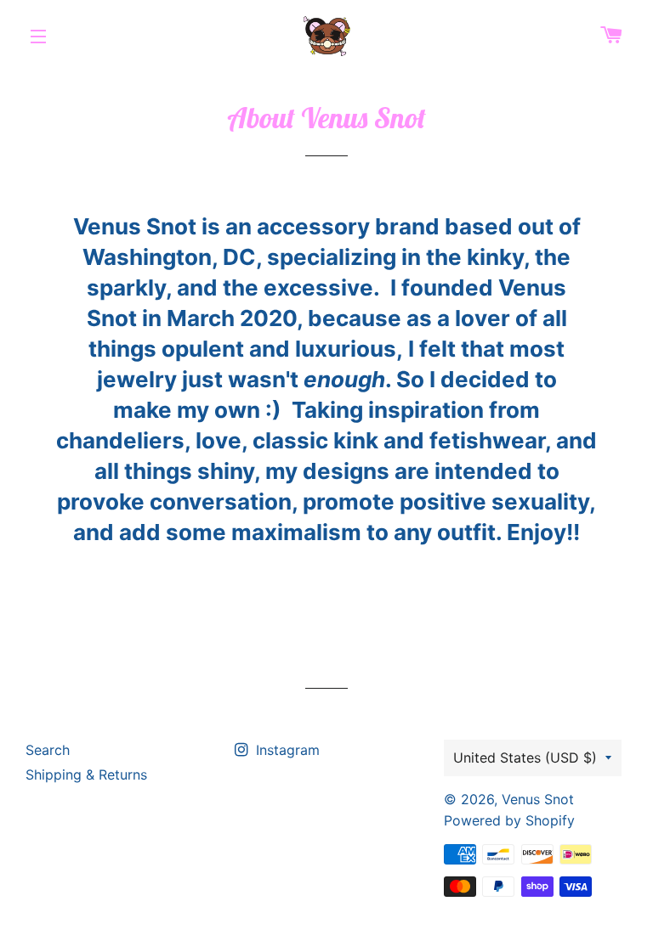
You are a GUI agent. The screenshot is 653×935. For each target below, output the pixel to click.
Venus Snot (538, 799)
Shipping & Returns (86, 774)
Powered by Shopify (509, 820)
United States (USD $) (525, 757)
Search (48, 749)
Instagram (286, 749)
